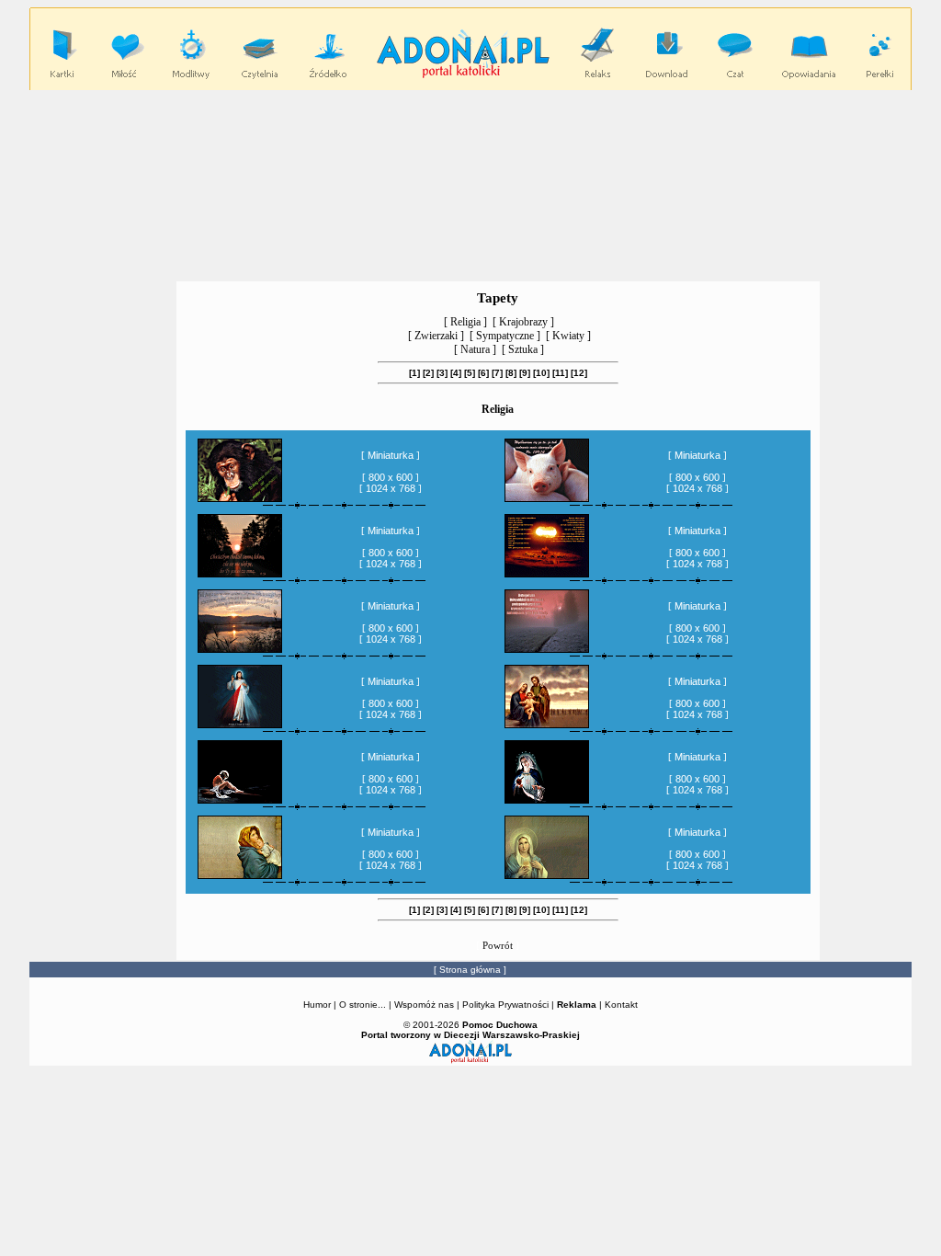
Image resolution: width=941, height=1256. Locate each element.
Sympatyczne (505, 335)
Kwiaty (568, 335)
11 (560, 373)
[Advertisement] (470, 185)
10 (541, 373)
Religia (465, 321)
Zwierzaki (436, 335)
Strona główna (470, 970)
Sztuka (523, 349)
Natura (475, 349)
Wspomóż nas (425, 1004)
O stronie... (362, 1004)
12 (578, 373)
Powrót (497, 945)
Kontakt (621, 1004)
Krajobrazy (523, 321)
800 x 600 (390, 477)
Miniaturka (391, 455)
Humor (317, 1004)
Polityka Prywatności (505, 1004)
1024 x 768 (390, 488)
